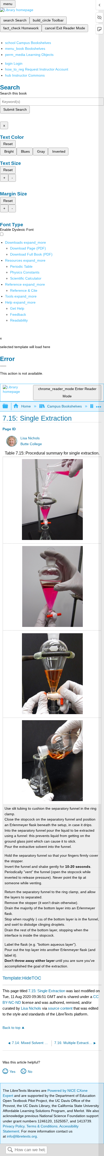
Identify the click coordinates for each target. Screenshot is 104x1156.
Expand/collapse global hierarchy (8, 406)
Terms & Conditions (42, 1126)
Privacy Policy (13, 1126)
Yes (12, 1072)
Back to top (11, 1028)
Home (26, 406)
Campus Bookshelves (64, 406)
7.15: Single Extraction (46, 991)
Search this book (13, 93)
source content (60, 1008)
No (30, 1072)
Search (10, 1150)
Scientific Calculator (25, 278)
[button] (18, 314)
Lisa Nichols (30, 438)
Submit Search (15, 109)
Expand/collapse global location (98, 405)
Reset (8, 144)
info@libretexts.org (21, 1136)
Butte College (31, 444)
